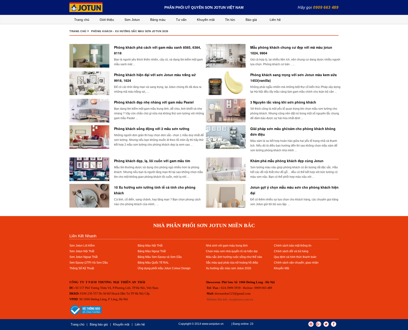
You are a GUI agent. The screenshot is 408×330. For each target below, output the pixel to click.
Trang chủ (81, 20)
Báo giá (251, 20)
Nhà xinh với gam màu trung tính (227, 245)
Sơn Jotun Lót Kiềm (82, 245)
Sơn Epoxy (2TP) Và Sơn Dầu (88, 262)
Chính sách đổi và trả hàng (291, 251)
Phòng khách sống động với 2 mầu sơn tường (151, 128)
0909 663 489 (326, 7)
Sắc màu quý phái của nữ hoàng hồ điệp (232, 262)
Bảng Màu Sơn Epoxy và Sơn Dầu (160, 257)
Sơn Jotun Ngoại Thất (83, 257)
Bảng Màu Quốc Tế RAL (153, 262)
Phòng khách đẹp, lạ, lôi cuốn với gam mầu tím (152, 160)
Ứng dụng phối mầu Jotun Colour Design (164, 268)
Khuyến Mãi (281, 268)
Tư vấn (181, 20)
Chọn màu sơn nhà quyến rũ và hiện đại (232, 251)
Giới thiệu (107, 20)
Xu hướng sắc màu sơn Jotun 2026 (228, 268)
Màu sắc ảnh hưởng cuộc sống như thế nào (234, 257)
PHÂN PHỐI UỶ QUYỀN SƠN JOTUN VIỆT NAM (204, 7)
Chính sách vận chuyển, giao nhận (296, 262)
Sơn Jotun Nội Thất (81, 251)
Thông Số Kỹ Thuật (81, 268)
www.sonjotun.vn (213, 324)
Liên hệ (275, 20)
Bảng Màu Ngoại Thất (152, 251)
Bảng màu (158, 20)
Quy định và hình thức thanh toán (295, 257)
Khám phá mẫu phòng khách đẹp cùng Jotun (286, 160)
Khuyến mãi (206, 20)
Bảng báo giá (99, 324)
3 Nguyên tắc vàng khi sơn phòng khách (283, 102)
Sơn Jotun (132, 20)
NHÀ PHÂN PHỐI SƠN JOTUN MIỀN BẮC (204, 225)
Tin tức (230, 20)
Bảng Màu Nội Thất (150, 245)
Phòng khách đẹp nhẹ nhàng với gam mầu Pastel (154, 102)
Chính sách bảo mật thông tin (292, 245)
